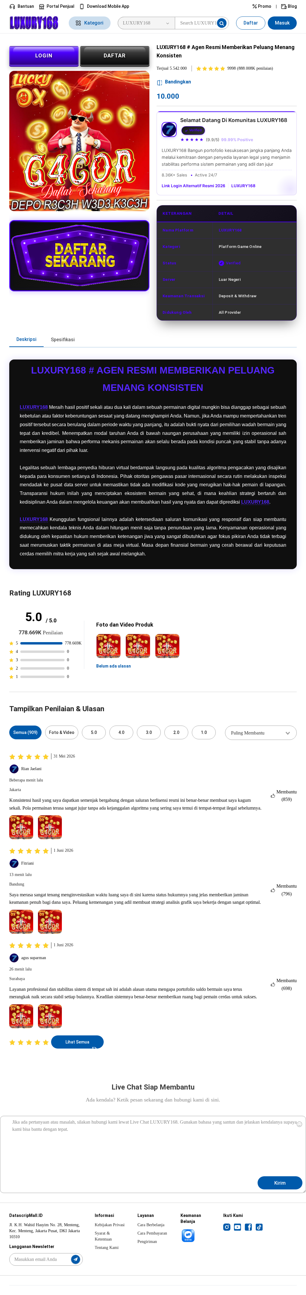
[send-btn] (75, 1259)
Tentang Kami (107, 1247)
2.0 (176, 732)
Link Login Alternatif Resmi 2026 (193, 185)
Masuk (282, 23)
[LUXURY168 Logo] (35, 23)
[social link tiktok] (259, 1227)
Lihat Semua (77, 1042)
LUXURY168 (243, 185)
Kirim (280, 1183)
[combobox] (261, 732)
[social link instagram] (226, 1227)
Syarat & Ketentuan (103, 1236)
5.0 (94, 732)
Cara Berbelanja (150, 1225)
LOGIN (44, 55)
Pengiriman (147, 1241)
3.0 (149, 732)
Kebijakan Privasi (110, 1225)
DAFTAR (115, 55)
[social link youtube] (237, 1227)
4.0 (121, 732)
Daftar (251, 23)
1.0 (204, 732)
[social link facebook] (248, 1227)
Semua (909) (25, 732)
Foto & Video (61, 732)
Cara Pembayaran (152, 1233)
